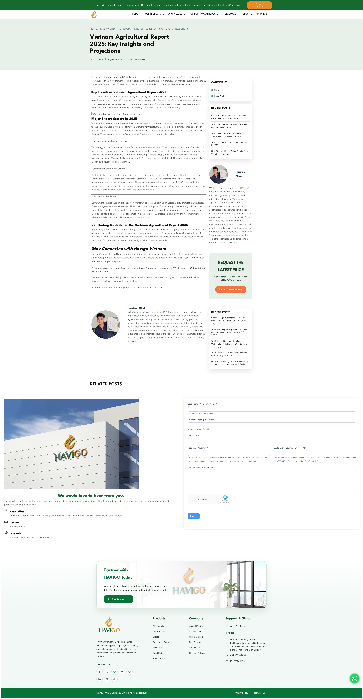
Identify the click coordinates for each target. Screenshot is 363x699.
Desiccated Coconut (162, 642)
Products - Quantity (198, 447)
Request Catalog (197, 653)
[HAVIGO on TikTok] (114, 679)
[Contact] (6, 522)
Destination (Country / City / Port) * (290, 447)
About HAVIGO (196, 625)
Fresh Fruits (158, 647)
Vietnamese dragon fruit (137, 268)
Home (135, 14)
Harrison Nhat (136, 308)
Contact (14, 522)
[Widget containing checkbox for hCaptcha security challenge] (209, 499)
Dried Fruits (158, 653)
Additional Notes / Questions (201, 467)
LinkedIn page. (155, 287)
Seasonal (230, 14)
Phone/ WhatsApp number (201, 419)
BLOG (246, 14)
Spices (156, 636)
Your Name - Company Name (202, 403)
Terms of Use (260, 692)
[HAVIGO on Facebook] (99, 672)
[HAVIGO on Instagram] (114, 672)
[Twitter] (100, 298)
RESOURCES (220, 96)
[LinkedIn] (107, 298)
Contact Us (194, 647)
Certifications (195, 631)
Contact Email (195, 435)
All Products (158, 625)
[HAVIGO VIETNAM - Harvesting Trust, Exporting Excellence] (94, 14)
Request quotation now (230, 289)
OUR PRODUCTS (153, 14)
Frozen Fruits (159, 658)
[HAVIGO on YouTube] (122, 672)
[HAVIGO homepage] (118, 625)
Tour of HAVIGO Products (203, 14)
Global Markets (196, 636)
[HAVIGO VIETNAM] (71, 444)
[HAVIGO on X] (107, 672)
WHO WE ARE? (175, 14)
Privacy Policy (241, 692)
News (102, 28)
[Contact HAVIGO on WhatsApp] (107, 679)
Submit (193, 516)
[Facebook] (94, 298)
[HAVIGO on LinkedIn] (99, 679)
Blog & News (195, 642)
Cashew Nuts (159, 631)
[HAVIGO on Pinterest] (129, 672)
